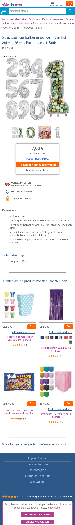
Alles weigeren (37, 521)
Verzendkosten (37, 464)
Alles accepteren (37, 514)
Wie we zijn (37, 481)
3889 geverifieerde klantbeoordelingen (51, 496)
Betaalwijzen (37, 470)
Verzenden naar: (56, 5)
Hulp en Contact (37, 458)
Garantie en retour (37, 476)
